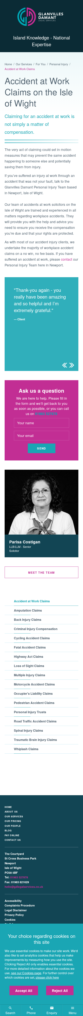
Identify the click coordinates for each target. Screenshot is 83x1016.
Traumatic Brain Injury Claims (35, 739)
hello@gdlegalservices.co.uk (24, 887)
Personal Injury (58, 64)
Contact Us (13, 839)
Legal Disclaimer (16, 910)
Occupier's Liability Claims (33, 693)
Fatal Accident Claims (30, 647)
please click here (47, 977)
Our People (13, 825)
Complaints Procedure (20, 905)
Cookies (10, 919)
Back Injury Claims (27, 619)
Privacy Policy (14, 915)
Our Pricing (13, 821)
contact (66, 259)
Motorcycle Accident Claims (34, 684)
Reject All (60, 990)
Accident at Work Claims (20, 69)
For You (41, 64)
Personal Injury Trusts (30, 712)
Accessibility (13, 901)
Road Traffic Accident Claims (35, 721)
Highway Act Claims (28, 656)
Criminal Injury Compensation (36, 629)
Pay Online (12, 835)
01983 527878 (46, 413)
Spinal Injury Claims (28, 730)
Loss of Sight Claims (29, 666)
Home (8, 64)
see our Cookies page (26, 973)
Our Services (24, 64)
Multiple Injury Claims (29, 675)
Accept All (23, 990)
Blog (8, 830)
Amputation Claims (28, 610)
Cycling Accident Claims (32, 638)
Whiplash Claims (26, 749)
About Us (11, 811)
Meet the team (41, 572)
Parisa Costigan (24, 542)
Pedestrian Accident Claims (34, 702)
